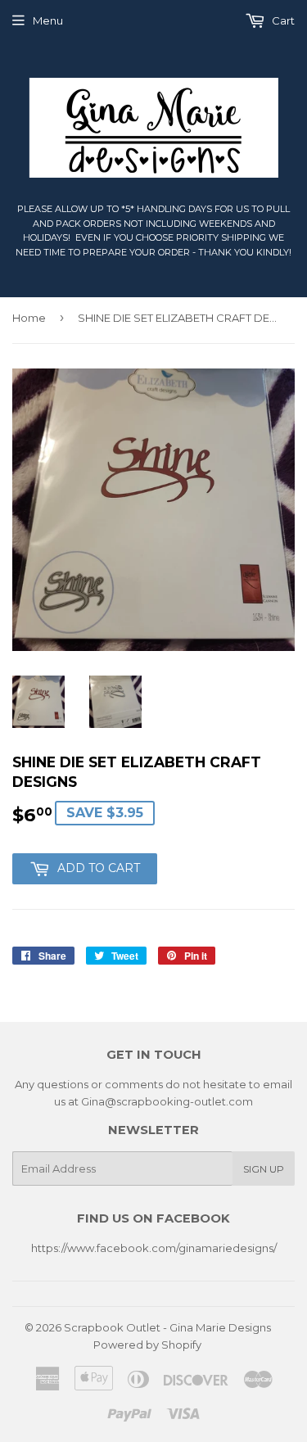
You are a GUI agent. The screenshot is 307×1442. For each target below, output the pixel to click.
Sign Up (263, 1169)
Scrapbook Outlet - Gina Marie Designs (167, 1327)
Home (29, 317)
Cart (282, 20)
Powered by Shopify (147, 1344)
